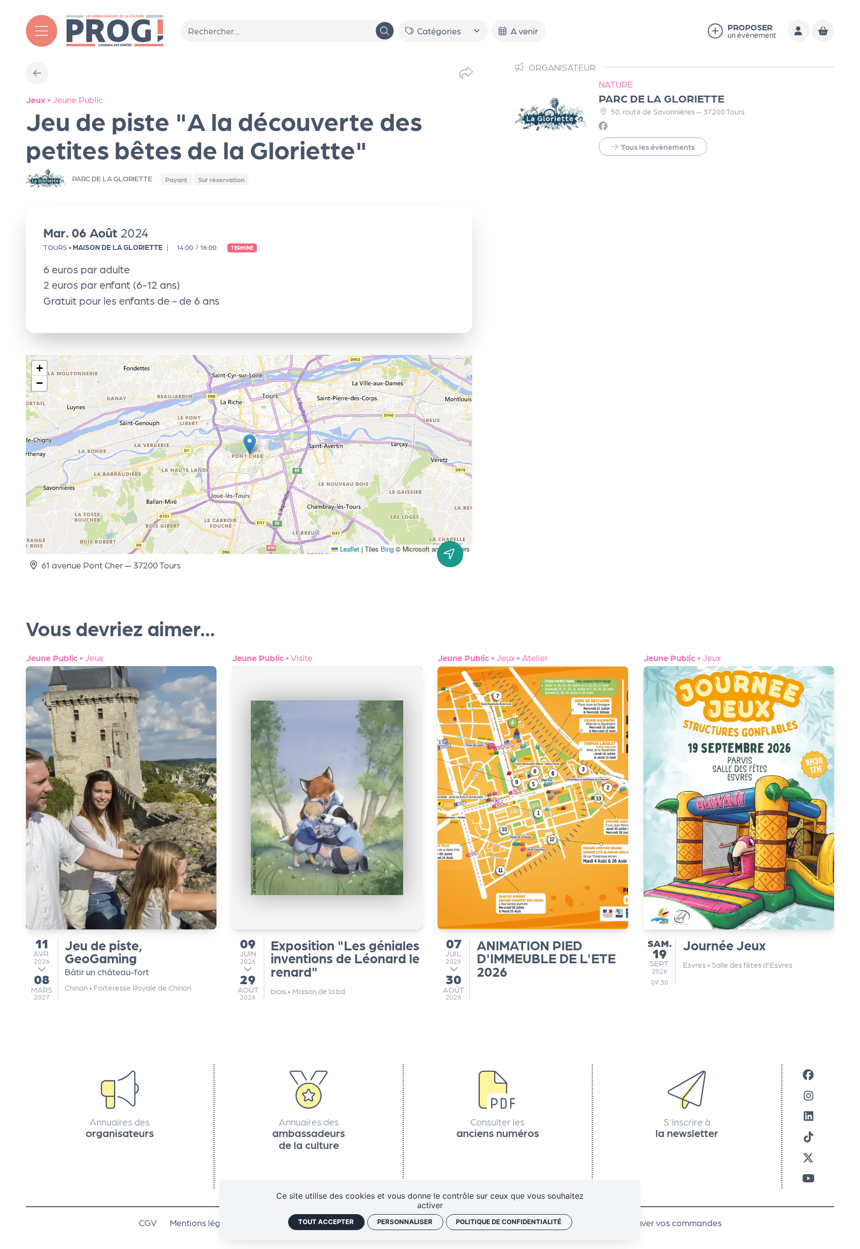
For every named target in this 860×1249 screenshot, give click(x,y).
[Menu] (42, 31)
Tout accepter (326, 1222)
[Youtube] (808, 1177)
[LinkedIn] (808, 1116)
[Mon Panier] (823, 30)
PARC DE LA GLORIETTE (661, 98)
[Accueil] (114, 29)
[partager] (466, 72)
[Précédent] (37, 73)
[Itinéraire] (450, 554)
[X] (808, 1157)
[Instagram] (808, 1095)
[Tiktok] (808, 1136)
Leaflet (348, 549)
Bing (387, 549)
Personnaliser (404, 1222)
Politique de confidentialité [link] (508, 1222)
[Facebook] (808, 1074)
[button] (249, 444)
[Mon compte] (798, 30)
